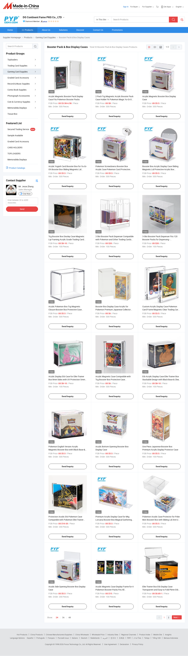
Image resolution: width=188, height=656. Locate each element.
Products (29, 30)
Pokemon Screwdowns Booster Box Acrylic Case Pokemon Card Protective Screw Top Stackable (112, 169)
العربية (105, 638)
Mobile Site (157, 634)
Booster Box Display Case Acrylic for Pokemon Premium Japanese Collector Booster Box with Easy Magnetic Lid (113, 309)
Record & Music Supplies (18, 83)
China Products (36, 634)
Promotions (117, 30)
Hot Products (22, 634)
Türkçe (146, 638)
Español (30, 638)
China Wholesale (82, 634)
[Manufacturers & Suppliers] (22, 5)
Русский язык (63, 638)
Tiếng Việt (156, 638)
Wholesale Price (98, 634)
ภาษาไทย (137, 638)
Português (40, 638)
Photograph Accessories (18, 95)
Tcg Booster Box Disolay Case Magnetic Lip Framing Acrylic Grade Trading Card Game (66, 239)
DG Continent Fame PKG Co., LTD (42, 17)
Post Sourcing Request (182, 19)
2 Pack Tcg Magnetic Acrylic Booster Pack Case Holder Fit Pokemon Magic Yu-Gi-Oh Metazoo (114, 99)
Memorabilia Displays (17, 107)
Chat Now (27, 194)
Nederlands (95, 638)
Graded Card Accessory (18, 77)
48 (69, 617)
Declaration (124, 644)
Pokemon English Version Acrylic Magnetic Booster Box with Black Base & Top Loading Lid (66, 449)
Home (10, 30)
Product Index (144, 634)
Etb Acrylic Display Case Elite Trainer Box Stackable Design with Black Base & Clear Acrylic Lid (161, 379)
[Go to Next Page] (179, 47)
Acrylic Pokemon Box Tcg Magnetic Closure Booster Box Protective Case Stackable (65, 309)
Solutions (63, 30)
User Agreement (110, 644)
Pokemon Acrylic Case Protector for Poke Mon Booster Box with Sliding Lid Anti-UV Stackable (161, 519)
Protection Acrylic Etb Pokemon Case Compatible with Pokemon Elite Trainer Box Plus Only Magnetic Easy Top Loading (67, 519)
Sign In (126, 6)
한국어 (113, 638)
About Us (46, 30)
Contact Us (98, 30)
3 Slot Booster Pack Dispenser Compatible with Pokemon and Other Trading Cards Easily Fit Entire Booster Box (114, 239)
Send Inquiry (67, 116)
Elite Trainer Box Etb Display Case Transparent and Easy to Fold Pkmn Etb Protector (160, 589)
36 (63, 617)
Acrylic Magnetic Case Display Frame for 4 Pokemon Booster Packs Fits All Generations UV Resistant (114, 589)
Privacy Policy (137, 644)
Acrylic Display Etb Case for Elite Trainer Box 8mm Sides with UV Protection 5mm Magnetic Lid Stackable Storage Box (66, 379)
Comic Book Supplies (16, 89)
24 (57, 617)
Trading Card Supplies (17, 65)
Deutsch (84, 638)
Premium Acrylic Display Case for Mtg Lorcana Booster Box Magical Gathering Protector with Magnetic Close (113, 519)
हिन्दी (129, 638)
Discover (80, 30)
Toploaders (12, 59)
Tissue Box (12, 113)
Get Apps (167, 6)
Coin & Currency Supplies (18, 101)
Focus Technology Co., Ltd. (75, 644)
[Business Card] (37, 181)
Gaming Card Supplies (17, 71)
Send (22, 209)
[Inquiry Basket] (157, 6)
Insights (168, 634)
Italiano (75, 638)
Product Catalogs (17, 167)
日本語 (121, 638)
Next (175, 617)
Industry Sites (113, 634)
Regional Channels (128, 634)
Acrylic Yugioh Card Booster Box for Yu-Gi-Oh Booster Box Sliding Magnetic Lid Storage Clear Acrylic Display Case (67, 169)
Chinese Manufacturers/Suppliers (59, 634)
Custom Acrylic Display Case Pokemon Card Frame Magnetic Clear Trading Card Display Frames (160, 309)
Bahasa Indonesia (171, 638)
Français (51, 638)
